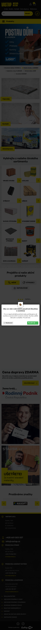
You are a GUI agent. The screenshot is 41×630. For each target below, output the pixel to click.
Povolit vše (31, 323)
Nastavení (9, 323)
